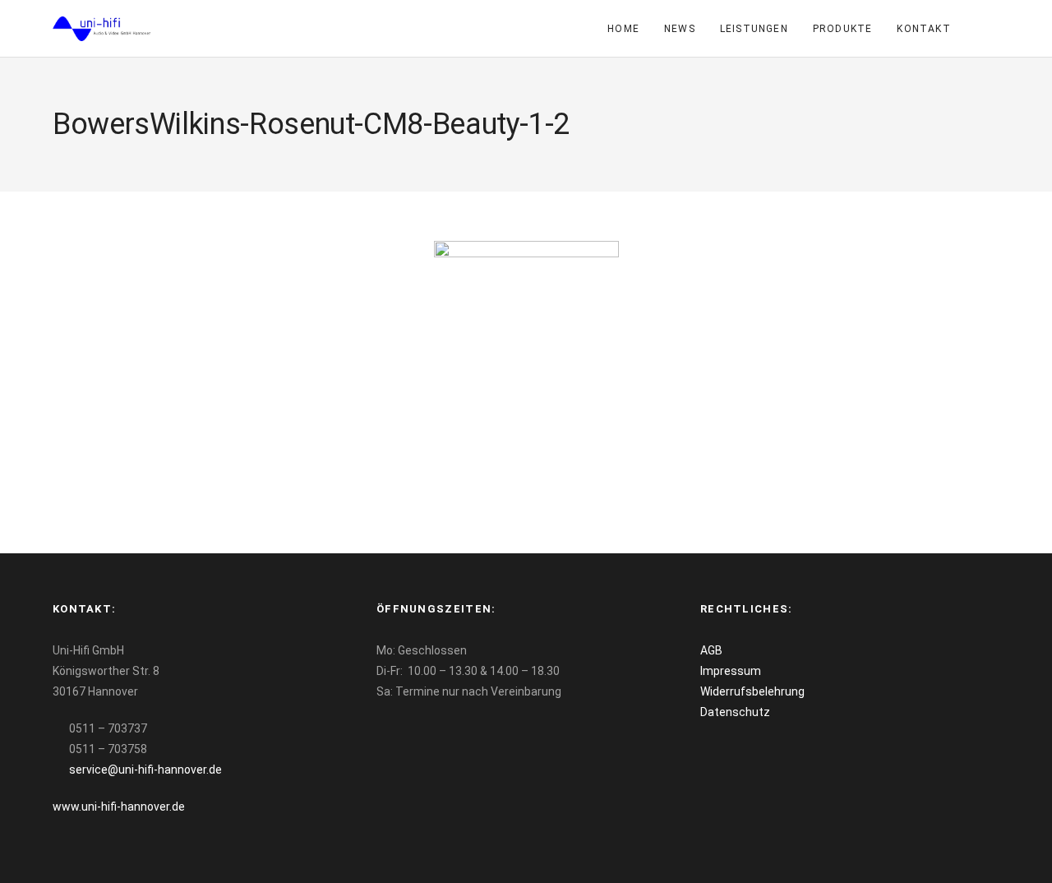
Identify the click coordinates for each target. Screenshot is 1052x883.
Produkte (843, 29)
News (679, 29)
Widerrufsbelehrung (752, 691)
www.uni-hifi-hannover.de (119, 806)
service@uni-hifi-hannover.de (145, 769)
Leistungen (754, 29)
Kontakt (923, 29)
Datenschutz (735, 712)
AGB (711, 650)
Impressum (730, 670)
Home (623, 29)
